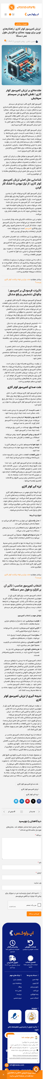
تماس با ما (18, 991)
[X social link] (33, 801)
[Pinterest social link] (27, 801)
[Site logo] (32, 14)
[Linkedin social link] (21, 801)
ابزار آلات (35, 991)
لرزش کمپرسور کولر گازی (29, 789)
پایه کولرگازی (34, 994)
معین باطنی (30, 41)
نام (39, 863)
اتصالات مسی (34, 998)
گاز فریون (35, 983)
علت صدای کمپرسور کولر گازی (27, 784)
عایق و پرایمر (34, 987)
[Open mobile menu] (5, 14)
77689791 (26, 7)
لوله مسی (35, 980)
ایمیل (38, 873)
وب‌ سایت (37, 883)
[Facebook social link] (39, 801)
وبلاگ (19, 987)
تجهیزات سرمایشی (21, 24)
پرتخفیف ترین (17, 983)
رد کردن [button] (3, 1074)
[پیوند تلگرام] (16, 801)
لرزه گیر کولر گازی (32, 794)
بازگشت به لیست (21, 811)
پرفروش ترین (17, 980)
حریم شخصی (17, 998)
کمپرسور (28, 228)
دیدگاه (38, 835)
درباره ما (19, 994)
